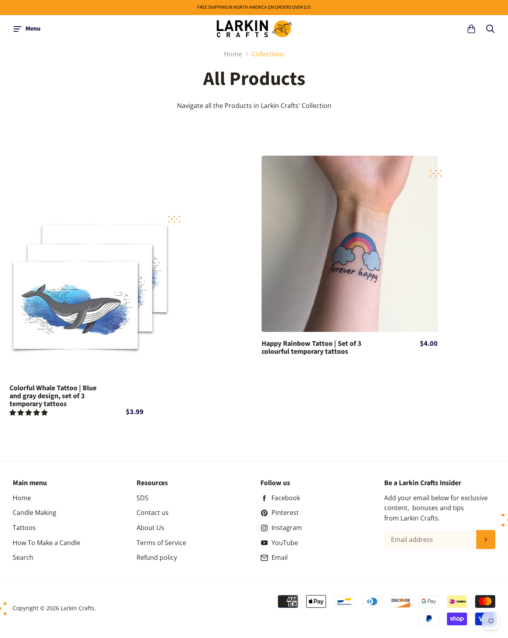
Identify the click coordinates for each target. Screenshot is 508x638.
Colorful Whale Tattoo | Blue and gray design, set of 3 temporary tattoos (53, 396)
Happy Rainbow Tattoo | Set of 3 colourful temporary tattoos (312, 348)
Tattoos (24, 527)
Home (22, 497)
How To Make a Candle (46, 542)
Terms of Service (161, 542)
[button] (29, 412)
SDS (142, 497)
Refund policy (157, 557)
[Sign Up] (485, 539)
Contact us (153, 512)
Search (23, 557)
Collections (268, 54)
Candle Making (34, 512)
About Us (150, 527)
